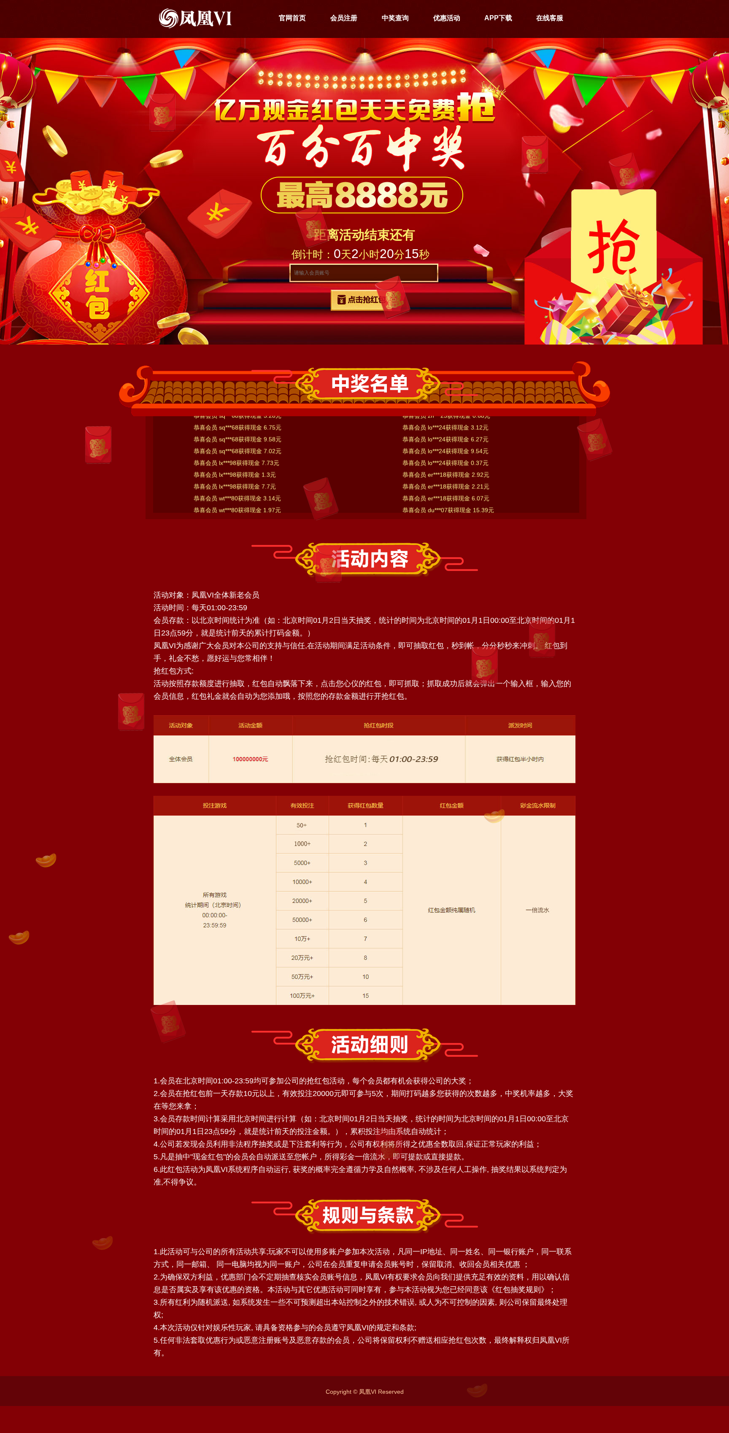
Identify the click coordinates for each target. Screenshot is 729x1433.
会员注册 (343, 18)
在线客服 (549, 18)
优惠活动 (446, 18)
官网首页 (292, 18)
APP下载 (498, 18)
